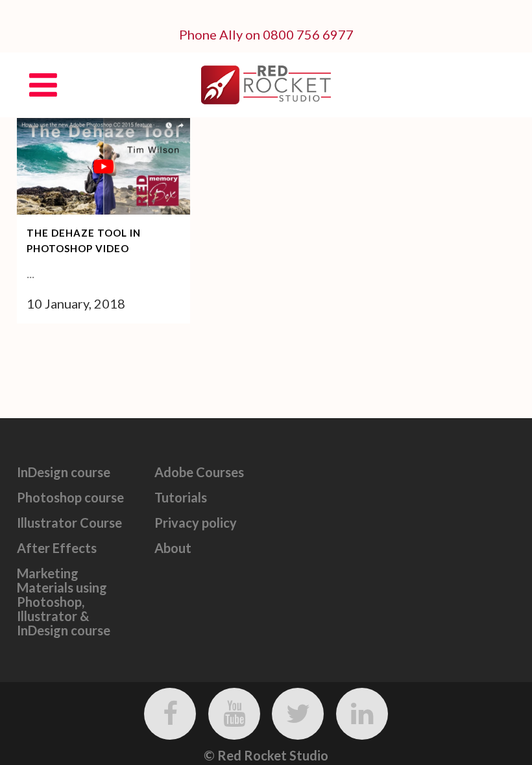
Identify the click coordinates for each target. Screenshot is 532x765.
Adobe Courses (199, 472)
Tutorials (180, 497)
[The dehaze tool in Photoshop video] (103, 166)
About (172, 548)
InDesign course (63, 472)
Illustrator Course (69, 522)
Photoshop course (70, 497)
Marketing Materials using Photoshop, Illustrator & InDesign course (63, 601)
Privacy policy (195, 522)
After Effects (57, 548)
